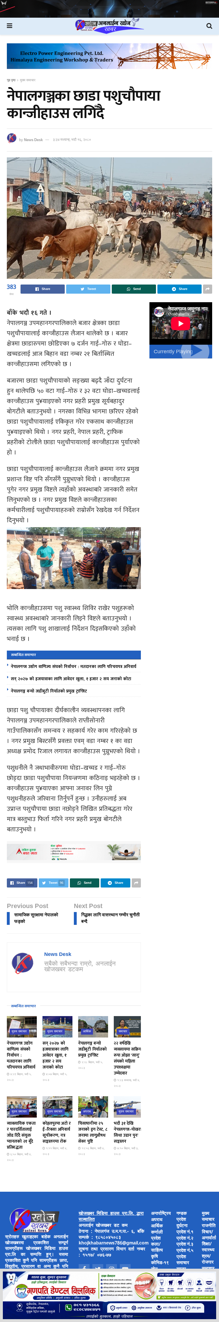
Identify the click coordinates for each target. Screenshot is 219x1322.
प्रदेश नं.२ (185, 1239)
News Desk (33, 140)
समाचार (123, 1031)
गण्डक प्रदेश (182, 1217)
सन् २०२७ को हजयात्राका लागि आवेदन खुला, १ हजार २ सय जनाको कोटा (71, 679)
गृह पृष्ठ (11, 80)
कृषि (154, 1257)
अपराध (87, 1111)
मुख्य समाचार (27, 80)
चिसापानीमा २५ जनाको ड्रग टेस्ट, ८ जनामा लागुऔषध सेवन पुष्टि (92, 1132)
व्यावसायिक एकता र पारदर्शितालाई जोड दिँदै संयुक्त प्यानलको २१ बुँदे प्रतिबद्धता (21, 1135)
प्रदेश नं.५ (185, 1251)
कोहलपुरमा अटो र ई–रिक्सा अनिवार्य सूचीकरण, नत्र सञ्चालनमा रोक (56, 1132)
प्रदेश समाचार (183, 1260)
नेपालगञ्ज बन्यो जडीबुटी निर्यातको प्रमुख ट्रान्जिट (49, 691)
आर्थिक (87, 1031)
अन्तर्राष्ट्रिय (161, 1214)
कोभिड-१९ (160, 1263)
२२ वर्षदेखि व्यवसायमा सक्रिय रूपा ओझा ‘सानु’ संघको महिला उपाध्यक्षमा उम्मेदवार (127, 1058)
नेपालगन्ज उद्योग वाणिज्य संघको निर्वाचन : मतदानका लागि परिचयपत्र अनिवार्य (73, 666)
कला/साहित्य (157, 1248)
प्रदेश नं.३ (185, 1245)
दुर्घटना (182, 1226)
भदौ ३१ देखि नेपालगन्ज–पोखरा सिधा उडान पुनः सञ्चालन (127, 1132)
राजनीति (209, 1226)
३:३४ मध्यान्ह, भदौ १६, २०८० (72, 140)
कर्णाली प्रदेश (157, 1236)
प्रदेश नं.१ (185, 1232)
